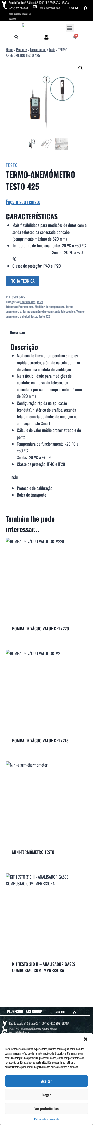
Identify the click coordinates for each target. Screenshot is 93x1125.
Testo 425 (44, 316)
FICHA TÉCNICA (22, 281)
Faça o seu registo (23, 201)
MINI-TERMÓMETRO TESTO (33, 852)
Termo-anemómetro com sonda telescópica (49, 311)
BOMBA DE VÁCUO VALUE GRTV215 (40, 740)
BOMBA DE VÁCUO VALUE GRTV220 (40, 628)
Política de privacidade (46, 1119)
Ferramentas (27, 302)
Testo (12, 165)
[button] (85, 1039)
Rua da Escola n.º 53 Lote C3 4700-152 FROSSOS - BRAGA (39, 2)
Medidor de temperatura (49, 306)
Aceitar (46, 1081)
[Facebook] (85, 8)
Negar (46, 1094)
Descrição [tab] (17, 332)
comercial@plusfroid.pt (50, 7)
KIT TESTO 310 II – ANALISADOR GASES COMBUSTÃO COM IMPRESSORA (43, 967)
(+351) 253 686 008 (18, 8)
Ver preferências (46, 1108)
